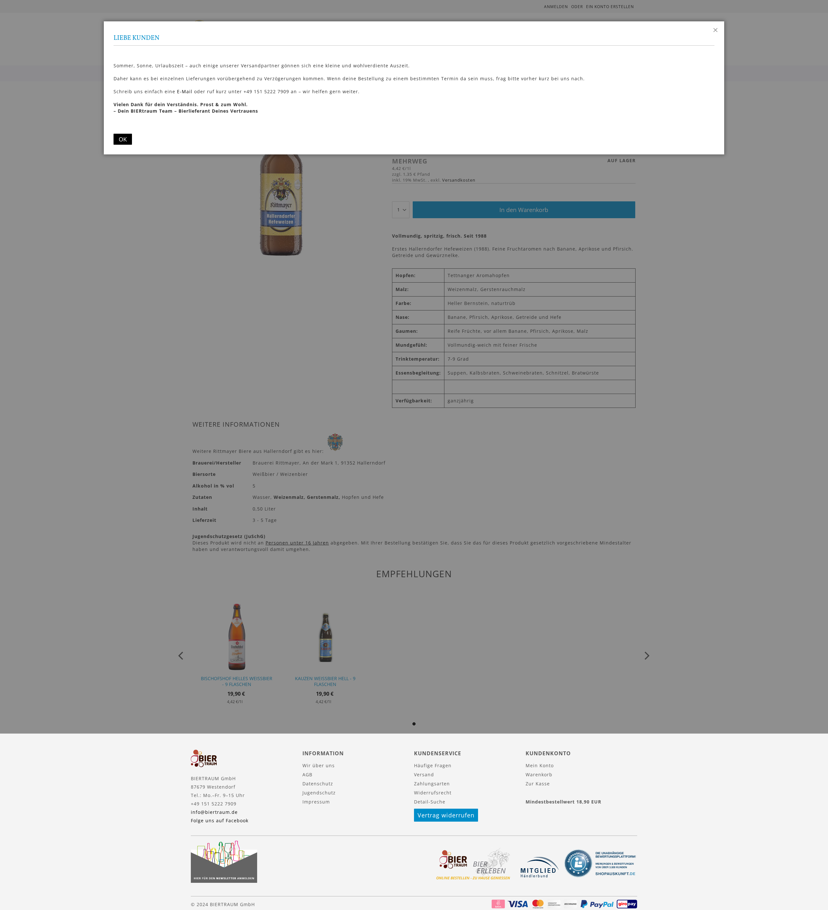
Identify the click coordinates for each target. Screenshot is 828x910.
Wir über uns (318, 765)
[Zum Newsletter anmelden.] (224, 881)
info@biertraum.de (214, 812)
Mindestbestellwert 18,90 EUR (563, 802)
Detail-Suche (429, 802)
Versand (424, 774)
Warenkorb (539, 774)
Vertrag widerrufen (446, 815)
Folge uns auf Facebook (219, 820)
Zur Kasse (538, 784)
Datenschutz (317, 784)
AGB (307, 774)
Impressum (316, 802)
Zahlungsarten (432, 784)
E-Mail (184, 91)
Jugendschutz (319, 793)
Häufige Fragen (433, 765)
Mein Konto (540, 765)
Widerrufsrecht (433, 793)
